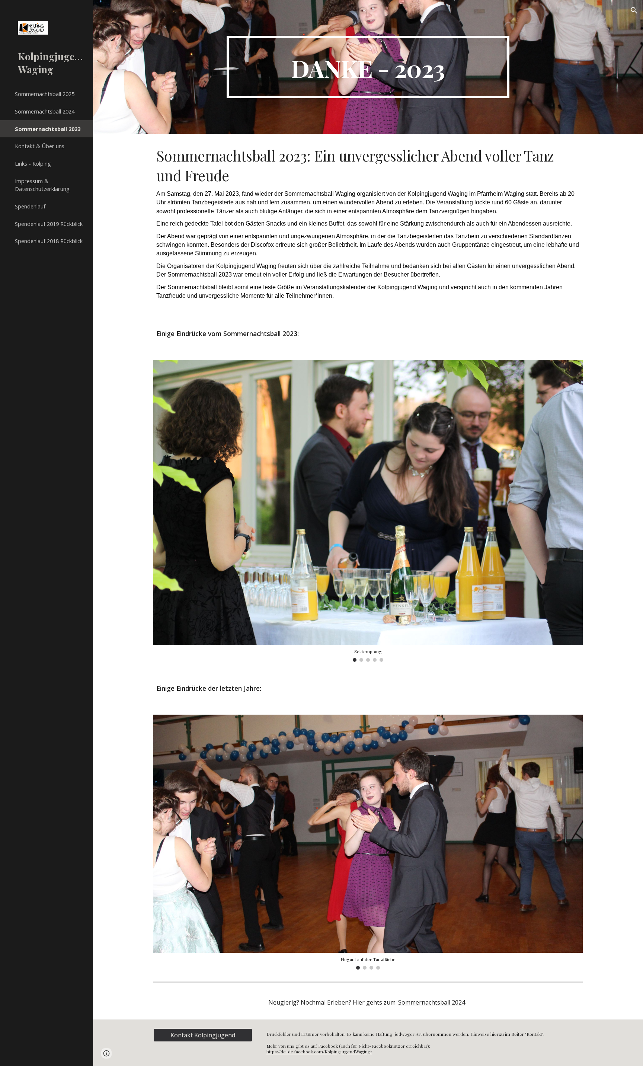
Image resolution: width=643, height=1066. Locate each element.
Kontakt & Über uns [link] (39, 146)
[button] (634, 10)
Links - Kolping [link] (33, 163)
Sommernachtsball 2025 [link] (44, 94)
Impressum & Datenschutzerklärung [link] (42, 184)
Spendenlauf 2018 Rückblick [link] (49, 241)
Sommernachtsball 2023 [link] (47, 129)
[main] (368, 67)
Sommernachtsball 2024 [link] (44, 111)
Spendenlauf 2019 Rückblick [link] (49, 223)
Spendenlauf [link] (30, 206)
